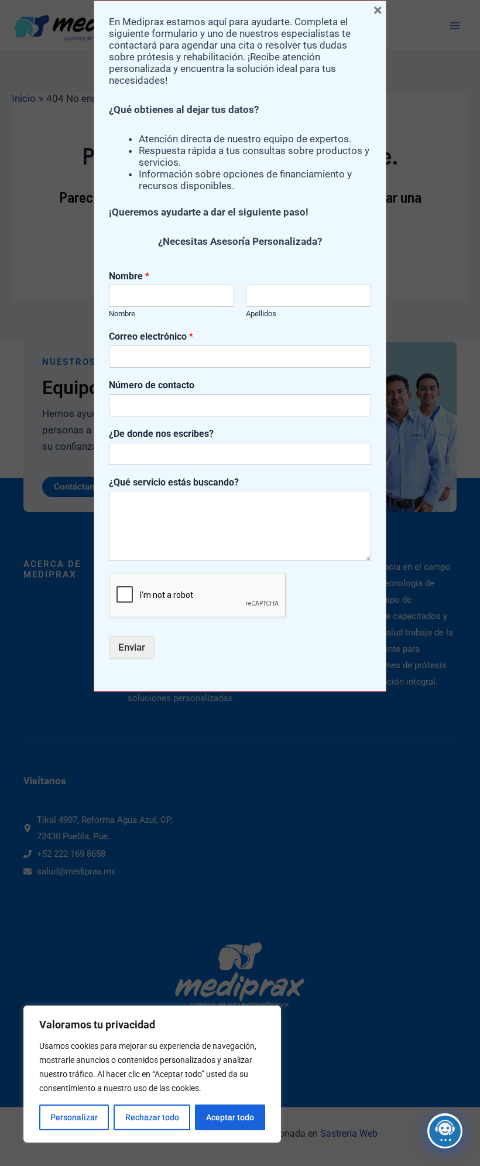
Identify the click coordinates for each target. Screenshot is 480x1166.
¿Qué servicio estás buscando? (174, 482)
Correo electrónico (151, 336)
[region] (152, 1074)
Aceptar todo (230, 1117)
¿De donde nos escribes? (161, 433)
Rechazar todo (152, 1117)
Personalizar (74, 1117)
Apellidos (261, 313)
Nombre (129, 276)
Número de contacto (151, 385)
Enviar (131, 647)
